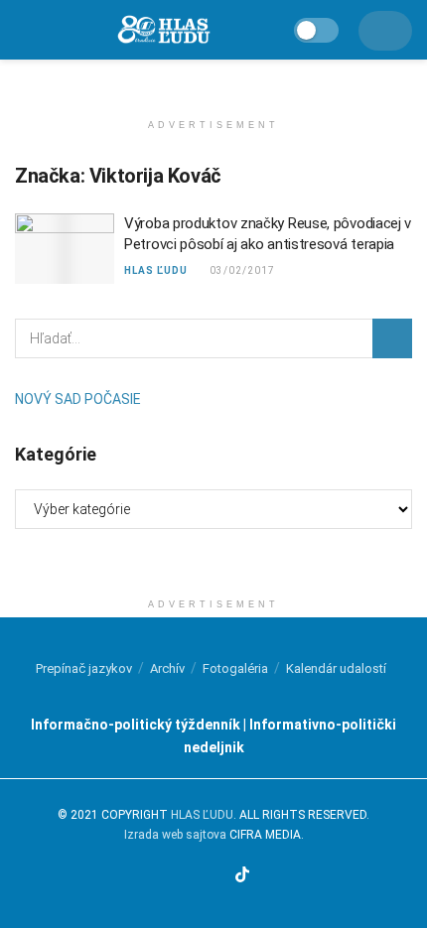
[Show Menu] (23, 30)
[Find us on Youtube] (218, 876)
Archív (167, 668)
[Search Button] (392, 338)
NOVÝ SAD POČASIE (78, 399)
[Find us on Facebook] (173, 876)
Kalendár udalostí (336, 668)
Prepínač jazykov (84, 668)
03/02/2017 (241, 270)
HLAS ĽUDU (156, 270)
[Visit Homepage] (162, 30)
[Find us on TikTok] (242, 875)
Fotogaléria (235, 668)
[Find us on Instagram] (196, 876)
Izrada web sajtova (175, 835)
